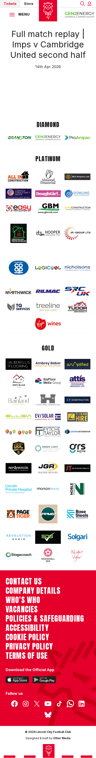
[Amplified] (77, 364)
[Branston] (18, 138)
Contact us (24, 581)
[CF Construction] (77, 400)
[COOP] (18, 267)
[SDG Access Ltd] (48, 537)
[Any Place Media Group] (48, 381)
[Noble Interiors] (77, 488)
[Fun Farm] (18, 432)
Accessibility (27, 628)
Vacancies (22, 609)
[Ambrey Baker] (48, 364)
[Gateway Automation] (77, 431)
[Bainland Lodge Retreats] (18, 400)
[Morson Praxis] (48, 489)
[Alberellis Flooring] (18, 364)
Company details (33, 590)
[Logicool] (48, 268)
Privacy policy (29, 646)
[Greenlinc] (18, 233)
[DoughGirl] (48, 193)
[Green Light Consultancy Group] (48, 448)
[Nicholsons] (77, 268)
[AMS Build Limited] (18, 381)
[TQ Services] (18, 307)
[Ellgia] (18, 417)
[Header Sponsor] (79, 14)
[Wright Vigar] (77, 555)
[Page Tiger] (18, 514)
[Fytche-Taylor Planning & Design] (48, 432)
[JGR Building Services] (48, 468)
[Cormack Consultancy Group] (18, 194)
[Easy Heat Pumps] (18, 208)
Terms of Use (27, 656)
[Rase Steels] (77, 514)
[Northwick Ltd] (18, 291)
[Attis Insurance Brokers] (77, 381)
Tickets (10, 4)
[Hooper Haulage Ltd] (48, 233)
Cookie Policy (27, 637)
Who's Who (23, 600)
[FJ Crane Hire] (77, 417)
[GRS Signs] (77, 448)
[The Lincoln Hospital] (18, 488)
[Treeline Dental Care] (48, 307)
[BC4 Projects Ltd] (77, 177)
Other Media (61, 738)
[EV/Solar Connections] (48, 417)
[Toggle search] (82, 3)
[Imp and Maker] (18, 468)
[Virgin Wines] (48, 324)
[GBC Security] (18, 448)
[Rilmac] (48, 291)
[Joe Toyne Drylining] (77, 468)
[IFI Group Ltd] (77, 233)
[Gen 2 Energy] (48, 137)
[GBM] (48, 208)
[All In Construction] (18, 176)
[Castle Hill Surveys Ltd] (48, 400)
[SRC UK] (77, 291)
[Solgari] (77, 537)
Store (28, 4)
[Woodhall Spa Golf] (48, 555)
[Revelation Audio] (18, 537)
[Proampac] (77, 137)
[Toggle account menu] (90, 3)
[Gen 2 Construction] (77, 208)
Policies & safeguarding (45, 618)
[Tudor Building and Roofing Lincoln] (77, 306)
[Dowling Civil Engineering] (77, 193)
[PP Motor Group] (48, 514)
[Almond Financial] (48, 176)
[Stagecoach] (18, 555)
